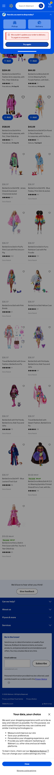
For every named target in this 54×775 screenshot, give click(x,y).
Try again (27, 44)
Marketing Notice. (38, 751)
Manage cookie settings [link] (26, 770)
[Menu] (4, 6)
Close (27, 764)
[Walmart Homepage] (11, 6)
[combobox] (30, 5)
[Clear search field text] (37, 5)
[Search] (41, 6)
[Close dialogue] (49, 714)
